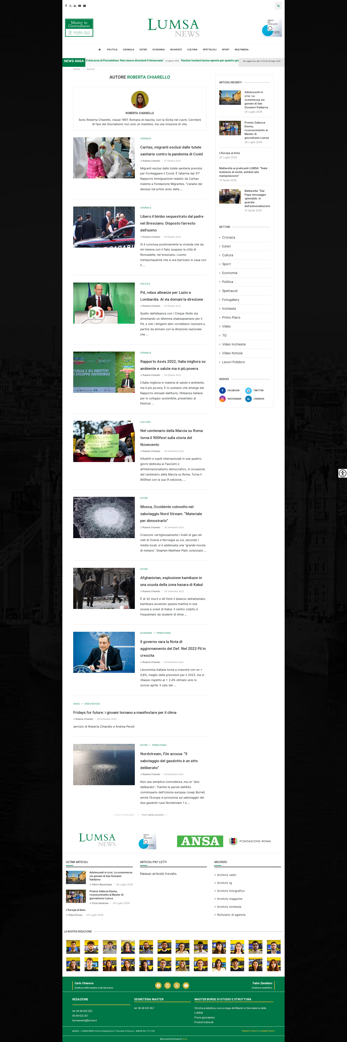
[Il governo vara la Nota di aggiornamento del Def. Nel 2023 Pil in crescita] (104, 652)
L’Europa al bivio (229, 153)
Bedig (184, 1039)
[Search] (278, 6)
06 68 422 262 (84, 1011)
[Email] (84, 5)
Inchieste (176, 49)
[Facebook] (66, 5)
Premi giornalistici (204, 1017)
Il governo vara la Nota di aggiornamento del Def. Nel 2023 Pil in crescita (173, 649)
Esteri (143, 49)
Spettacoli (210, 49)
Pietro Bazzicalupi (102, 884)
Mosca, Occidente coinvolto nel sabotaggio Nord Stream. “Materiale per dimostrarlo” (171, 514)
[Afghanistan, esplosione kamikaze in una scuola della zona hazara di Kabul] (104, 588)
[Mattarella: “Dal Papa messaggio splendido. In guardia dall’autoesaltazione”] (230, 196)
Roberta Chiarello (140, 113)
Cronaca (128, 49)
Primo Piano (231, 317)
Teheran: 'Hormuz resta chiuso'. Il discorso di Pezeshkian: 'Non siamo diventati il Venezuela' (87, 60)
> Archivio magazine (228, 899)
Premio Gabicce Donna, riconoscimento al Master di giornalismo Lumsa (257, 130)
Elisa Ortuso (75, 914)
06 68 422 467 (146, 1008)
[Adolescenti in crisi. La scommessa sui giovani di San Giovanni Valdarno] (230, 97)
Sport (225, 49)
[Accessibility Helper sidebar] (342, 473)
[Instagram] (167, 985)
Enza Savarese (100, 903)
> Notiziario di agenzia (229, 914)
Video (226, 326)
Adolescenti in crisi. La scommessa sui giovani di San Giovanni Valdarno (256, 100)
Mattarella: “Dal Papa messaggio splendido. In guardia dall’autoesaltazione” (257, 198)
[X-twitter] (177, 985)
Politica (112, 49)
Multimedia (242, 49)
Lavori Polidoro (233, 362)
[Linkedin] (75, 5)
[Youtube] (79, 5)
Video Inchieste (234, 344)
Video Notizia (232, 353)
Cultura (192, 49)
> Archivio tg (223, 883)
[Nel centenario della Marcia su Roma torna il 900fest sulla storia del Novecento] (104, 441)
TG (224, 335)
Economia (159, 49)
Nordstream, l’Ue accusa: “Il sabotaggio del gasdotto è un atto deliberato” (169, 761)
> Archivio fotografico (229, 891)
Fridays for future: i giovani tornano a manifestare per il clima (124, 712)
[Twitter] (70, 5)
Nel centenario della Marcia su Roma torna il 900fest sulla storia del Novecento (171, 438)
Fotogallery (230, 300)
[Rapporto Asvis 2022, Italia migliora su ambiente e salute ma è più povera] (104, 372)
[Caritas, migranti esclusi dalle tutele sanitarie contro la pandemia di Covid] (104, 157)
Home (76, 69)
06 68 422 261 (80, 1015)
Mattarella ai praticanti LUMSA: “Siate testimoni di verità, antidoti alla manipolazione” (243, 172)
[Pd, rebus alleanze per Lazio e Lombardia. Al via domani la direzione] (104, 303)
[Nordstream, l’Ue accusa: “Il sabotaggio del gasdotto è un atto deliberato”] (104, 764)
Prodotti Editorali (203, 1022)
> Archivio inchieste (227, 907)
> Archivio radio (225, 875)
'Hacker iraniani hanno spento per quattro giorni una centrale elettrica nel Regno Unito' (220, 60)
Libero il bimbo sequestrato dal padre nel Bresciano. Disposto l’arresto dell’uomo (172, 223)
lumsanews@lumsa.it (84, 1020)
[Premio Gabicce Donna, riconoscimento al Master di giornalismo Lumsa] (230, 128)
